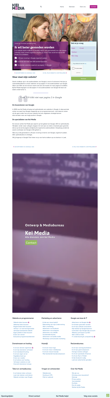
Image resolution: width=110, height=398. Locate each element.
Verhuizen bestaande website (22, 330)
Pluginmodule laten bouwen (22, 326)
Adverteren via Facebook (51, 328)
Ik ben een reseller (19, 358)
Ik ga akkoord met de (79, 63)
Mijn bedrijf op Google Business (82, 328)
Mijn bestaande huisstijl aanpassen (54, 354)
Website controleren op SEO (81, 332)
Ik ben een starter (19, 334)
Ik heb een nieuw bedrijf (50, 322)
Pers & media (76, 385)
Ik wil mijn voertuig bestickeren (81, 347)
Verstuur (83, 78)
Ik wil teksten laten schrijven (22, 373)
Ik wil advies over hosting (21, 360)
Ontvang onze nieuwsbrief (80, 375)
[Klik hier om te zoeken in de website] (41, 6)
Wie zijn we (75, 373)
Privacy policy (76, 379)
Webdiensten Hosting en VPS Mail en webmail (48, 375)
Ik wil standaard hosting (21, 352)
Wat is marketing (48, 326)
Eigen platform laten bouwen (22, 332)
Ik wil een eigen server (20, 354)
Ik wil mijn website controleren (54, 73)
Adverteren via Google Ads (25, 73)
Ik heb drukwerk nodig (79, 358)
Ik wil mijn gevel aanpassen (80, 350)
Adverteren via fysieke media (52, 336)
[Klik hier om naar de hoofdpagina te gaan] (18, 7)
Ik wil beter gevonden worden (81, 324)
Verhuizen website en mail (21, 362)
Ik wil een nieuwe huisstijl (50, 352)
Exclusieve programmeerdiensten (24, 336)
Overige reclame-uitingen (80, 352)
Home (62, 6)
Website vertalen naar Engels (22, 377)
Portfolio (74, 383)
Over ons (83, 6)
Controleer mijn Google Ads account (83, 330)
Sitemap (74, 377)
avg (85, 63)
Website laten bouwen (20, 322)
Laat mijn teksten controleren (23, 375)
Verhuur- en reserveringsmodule (23, 328)
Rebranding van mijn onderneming (54, 324)
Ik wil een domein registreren (22, 347)
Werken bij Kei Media (78, 387)
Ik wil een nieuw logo (49, 347)
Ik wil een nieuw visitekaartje (52, 350)
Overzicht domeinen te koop (22, 364)
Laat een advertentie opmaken (81, 360)
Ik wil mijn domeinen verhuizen (23, 350)
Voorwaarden (76, 381)
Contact (93, 6)
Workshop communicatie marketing (54, 338)
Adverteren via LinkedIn (50, 332)
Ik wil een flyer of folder (79, 356)
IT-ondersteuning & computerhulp (83, 336)
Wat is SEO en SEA (78, 334)
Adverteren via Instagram (51, 330)
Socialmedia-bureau (49, 334)
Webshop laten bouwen (21, 324)
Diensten (72, 6)
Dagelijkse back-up (19, 356)
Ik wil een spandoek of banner (81, 354)
